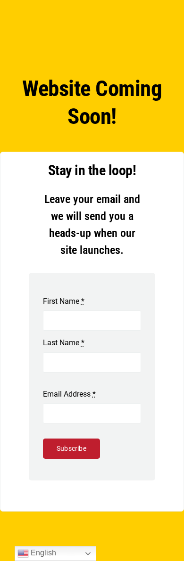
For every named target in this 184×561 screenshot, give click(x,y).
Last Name (63, 342)
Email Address (69, 394)
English (42, 553)
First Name (63, 301)
